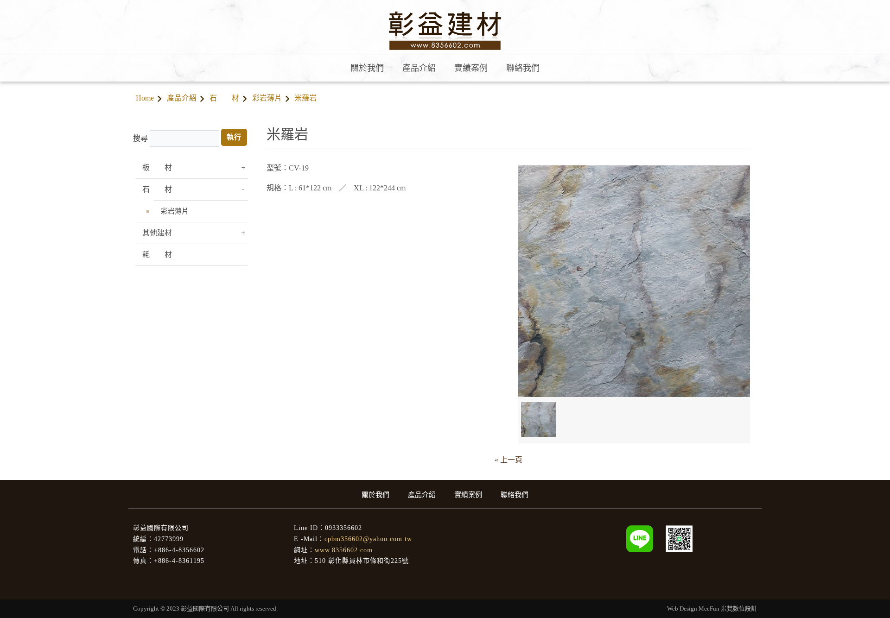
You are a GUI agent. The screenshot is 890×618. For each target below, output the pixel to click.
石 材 (224, 98)
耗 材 (157, 255)
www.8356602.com (344, 550)
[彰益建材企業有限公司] (679, 538)
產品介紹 (182, 98)
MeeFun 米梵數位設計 (728, 608)
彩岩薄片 (267, 98)
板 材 (157, 167)
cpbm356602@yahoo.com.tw (368, 539)
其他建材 (157, 233)
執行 (234, 137)
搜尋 (140, 138)
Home (145, 98)
